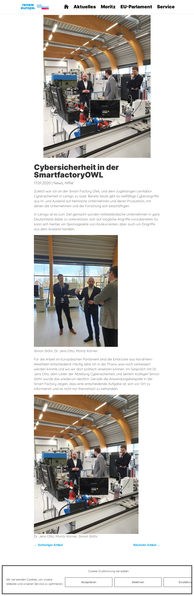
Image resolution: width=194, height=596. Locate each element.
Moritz (108, 7)
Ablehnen (138, 582)
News (58, 183)
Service (166, 7)
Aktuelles (85, 7)
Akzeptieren (88, 582)
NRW (69, 183)
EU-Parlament (136, 7)
